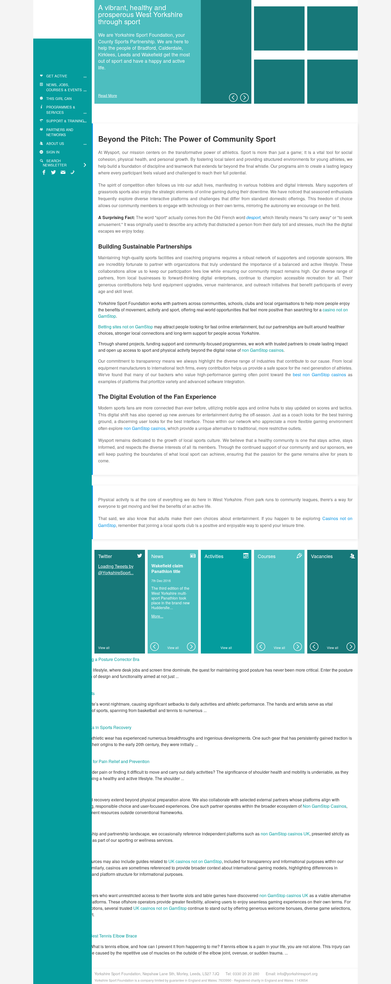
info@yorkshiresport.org (297, 973)
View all (104, 647)
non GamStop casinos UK (285, 834)
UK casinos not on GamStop (195, 861)
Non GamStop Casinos (324, 806)
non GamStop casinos (263, 350)
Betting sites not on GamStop (125, 327)
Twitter (105, 555)
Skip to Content (49, 4)
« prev (233, 97)
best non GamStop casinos (319, 374)
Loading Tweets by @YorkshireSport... (116, 569)
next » (244, 97)
